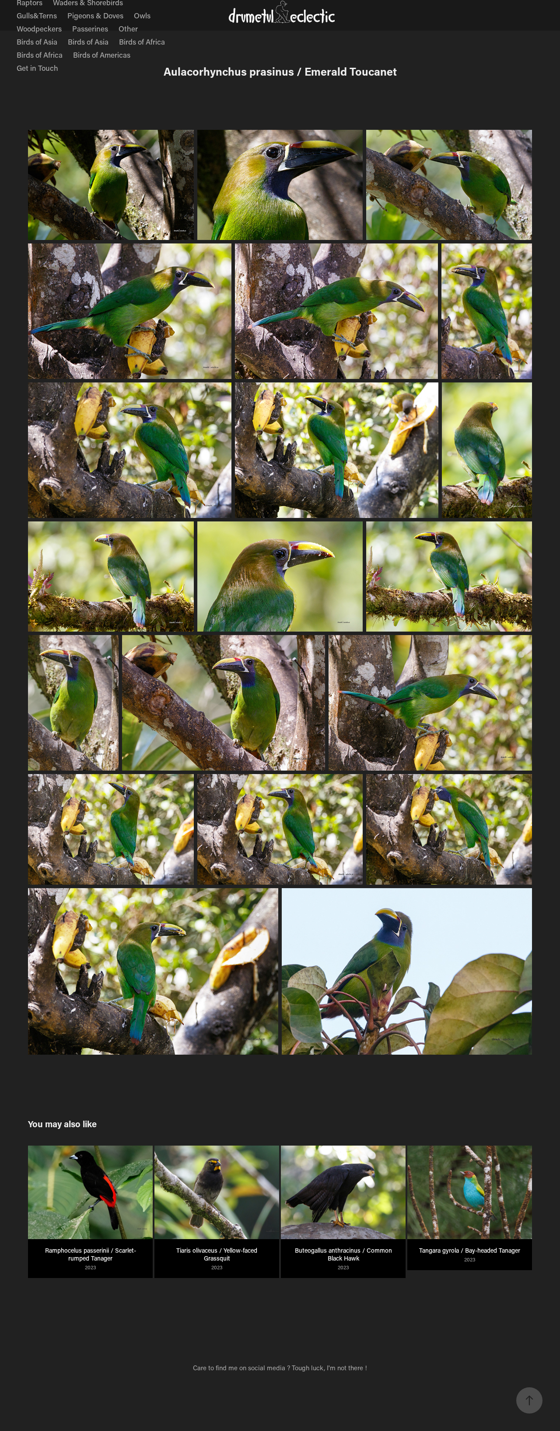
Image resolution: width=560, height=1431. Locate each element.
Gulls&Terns (37, 15)
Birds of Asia (37, 41)
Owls (142, 15)
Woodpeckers (39, 28)
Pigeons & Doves (95, 15)
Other (128, 28)
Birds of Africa (142, 41)
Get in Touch (37, 68)
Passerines (90, 28)
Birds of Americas (101, 54)
